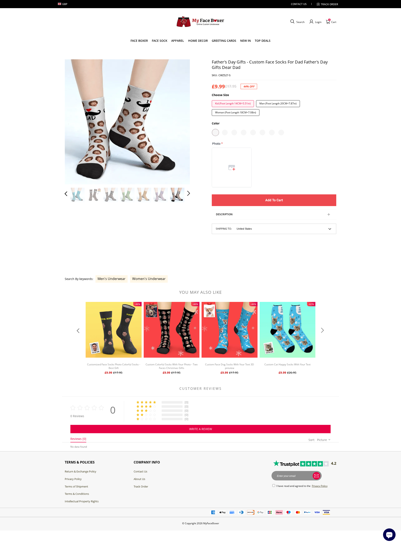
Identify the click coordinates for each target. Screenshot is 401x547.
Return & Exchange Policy (80, 471)
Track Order (141, 486)
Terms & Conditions (77, 494)
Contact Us (140, 471)
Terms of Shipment (76, 486)
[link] (139, 40)
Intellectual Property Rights (82, 501)
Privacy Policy (73, 479)
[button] (297, 21)
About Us (139, 479)
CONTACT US (299, 4)
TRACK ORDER (329, 4)
